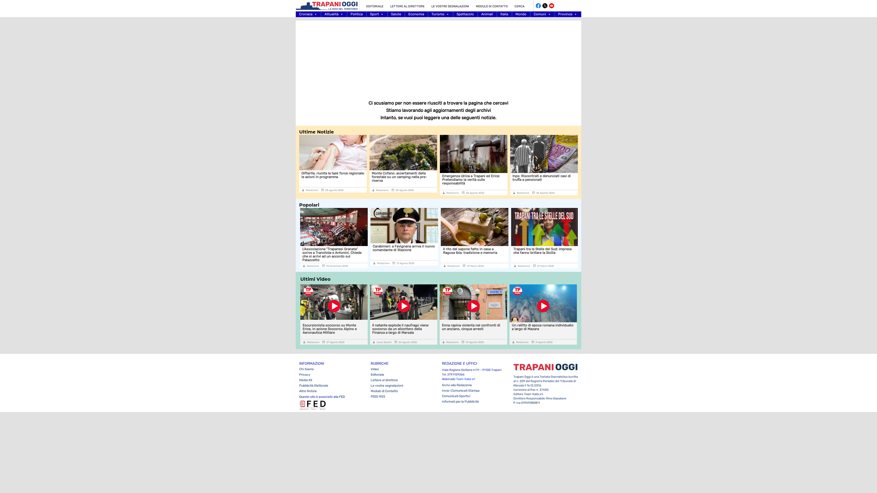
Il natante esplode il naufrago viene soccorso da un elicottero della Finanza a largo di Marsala (400, 329)
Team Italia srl (465, 379)
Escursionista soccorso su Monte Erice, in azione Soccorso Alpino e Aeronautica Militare (330, 329)
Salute (396, 14)
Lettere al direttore (407, 6)
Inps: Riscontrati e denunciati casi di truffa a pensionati (541, 178)
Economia (416, 14)
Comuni (540, 14)
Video (375, 369)
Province (565, 14)
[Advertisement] (438, 57)
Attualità (331, 14)
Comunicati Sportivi (456, 396)
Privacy (304, 375)
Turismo (437, 14)
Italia (504, 14)
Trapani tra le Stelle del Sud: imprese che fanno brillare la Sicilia (541, 251)
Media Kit (305, 380)
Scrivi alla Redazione (457, 385)
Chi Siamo (306, 369)
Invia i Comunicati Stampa (461, 391)
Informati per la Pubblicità (460, 402)
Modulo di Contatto (492, 6)
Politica (357, 14)
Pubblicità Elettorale (313, 386)
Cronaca (305, 14)
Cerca (520, 6)
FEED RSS (378, 397)
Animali (487, 14)
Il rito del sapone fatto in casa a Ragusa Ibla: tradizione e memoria (469, 251)
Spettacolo (465, 14)
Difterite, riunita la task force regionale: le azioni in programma (333, 175)
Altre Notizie (308, 391)
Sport (374, 14)
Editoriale (374, 6)
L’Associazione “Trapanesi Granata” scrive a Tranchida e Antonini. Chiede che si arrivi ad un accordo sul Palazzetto (331, 254)
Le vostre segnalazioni (450, 6)
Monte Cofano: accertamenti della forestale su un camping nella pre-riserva (399, 177)
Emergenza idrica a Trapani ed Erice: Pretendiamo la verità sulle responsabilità (471, 179)
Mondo (520, 14)
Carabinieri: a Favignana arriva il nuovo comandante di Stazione (403, 248)
